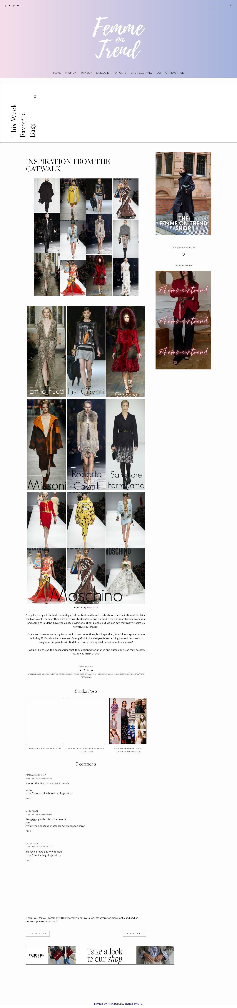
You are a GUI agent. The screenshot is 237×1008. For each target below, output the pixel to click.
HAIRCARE (120, 72)
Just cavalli (85, 674)
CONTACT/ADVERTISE (170, 72)
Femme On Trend (104, 1003)
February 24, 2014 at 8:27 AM (39, 814)
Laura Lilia (32, 843)
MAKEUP (86, 72)
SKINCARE (102, 72)
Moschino (112, 674)
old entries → (134, 933)
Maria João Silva (36, 775)
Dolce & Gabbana (43, 674)
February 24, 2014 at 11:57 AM (39, 847)
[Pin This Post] (88, 670)
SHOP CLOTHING (141, 72)
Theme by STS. (134, 1003)
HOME (57, 72)
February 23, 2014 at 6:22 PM (39, 778)
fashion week (72, 674)
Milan (95, 674)
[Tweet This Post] (80, 670)
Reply (28, 798)
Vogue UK (92, 607)
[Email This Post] (92, 670)
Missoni (103, 674)
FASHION (70, 72)
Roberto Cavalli (126, 674)
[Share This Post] (84, 670)
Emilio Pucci (58, 674)
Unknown (32, 811)
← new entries (37, 933)
